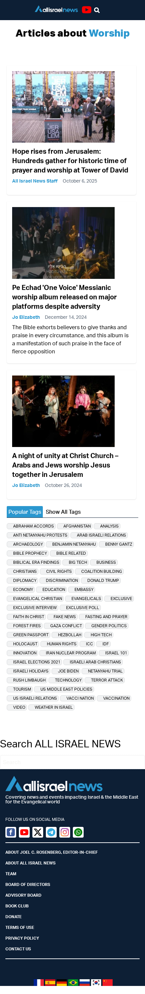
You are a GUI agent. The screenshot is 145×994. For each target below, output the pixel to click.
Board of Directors (27, 884)
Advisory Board (23, 895)
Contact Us (18, 948)
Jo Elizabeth (26, 317)
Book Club (17, 905)
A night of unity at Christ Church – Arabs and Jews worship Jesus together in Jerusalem (65, 465)
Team (10, 873)
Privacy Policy (22, 938)
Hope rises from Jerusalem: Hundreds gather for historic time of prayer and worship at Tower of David (70, 160)
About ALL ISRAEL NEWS (30, 862)
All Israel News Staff (35, 181)
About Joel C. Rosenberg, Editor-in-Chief (51, 852)
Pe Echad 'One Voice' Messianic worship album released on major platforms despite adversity (64, 296)
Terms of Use (19, 927)
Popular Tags (24, 511)
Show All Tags (63, 511)
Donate (13, 916)
